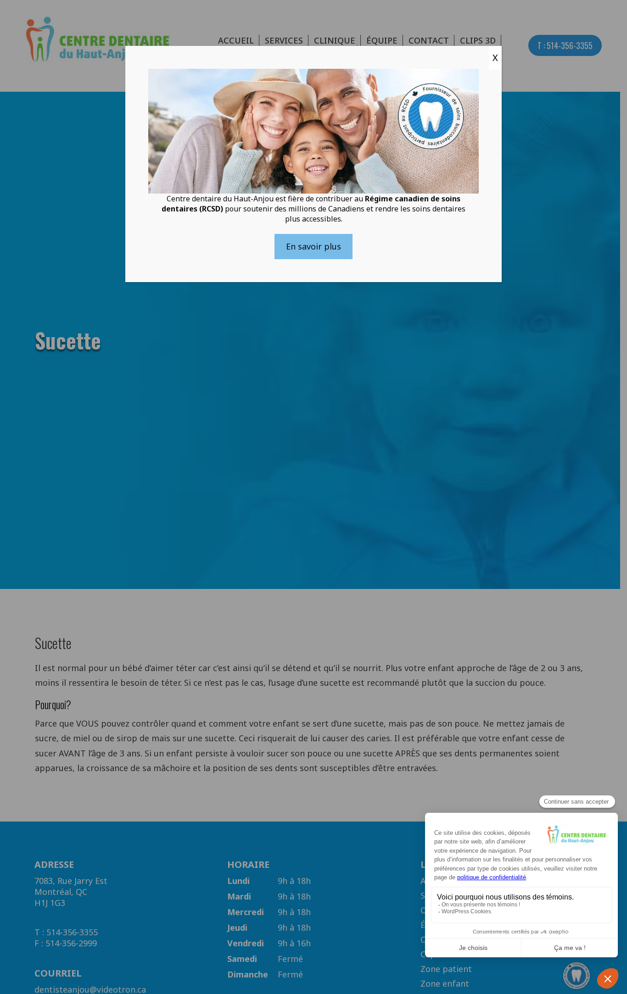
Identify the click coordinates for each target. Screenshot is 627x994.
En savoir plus (313, 246)
